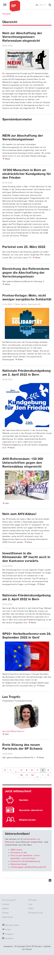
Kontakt (5, 904)
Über (7, 734)
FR (41, 5)
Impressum (8, 946)
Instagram (9, 934)
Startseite (6, 14)
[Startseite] (15, 6)
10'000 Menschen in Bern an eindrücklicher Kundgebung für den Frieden (26, 173)
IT (45, 5)
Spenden (23, 800)
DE (37, 5)
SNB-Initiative (16, 850)
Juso (30, 904)
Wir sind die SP (9, 900)
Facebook (9, 938)
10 (21, 775)
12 (32, 775)
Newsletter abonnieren (31, 810)
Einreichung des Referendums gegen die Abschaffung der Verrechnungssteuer (25, 272)
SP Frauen (32, 900)
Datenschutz (7, 917)
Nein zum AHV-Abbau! (19, 514)
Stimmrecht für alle (19, 853)
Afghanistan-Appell (19, 864)
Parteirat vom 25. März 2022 (23, 247)
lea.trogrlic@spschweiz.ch (13, 731)
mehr (7, 503)
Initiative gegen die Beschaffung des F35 (28, 867)
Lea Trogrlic (11, 697)
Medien (5, 909)
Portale (5, 913)
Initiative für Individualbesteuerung (25, 861)
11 (27, 775)
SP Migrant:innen (35, 913)
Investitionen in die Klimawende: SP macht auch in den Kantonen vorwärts (26, 557)
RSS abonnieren (12, 925)
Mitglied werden (27, 820)
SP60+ (31, 909)
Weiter (41, 108)
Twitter (8, 930)
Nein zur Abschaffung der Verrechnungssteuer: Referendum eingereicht (22, 37)
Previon (29, 949)
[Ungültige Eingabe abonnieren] (27, 880)
